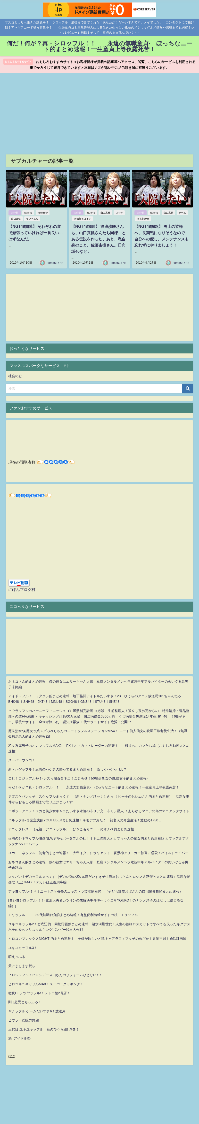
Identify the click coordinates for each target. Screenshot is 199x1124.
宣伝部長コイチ (82, 219)
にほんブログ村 (21, 589)
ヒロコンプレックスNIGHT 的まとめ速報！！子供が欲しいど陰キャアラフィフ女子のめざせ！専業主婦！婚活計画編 (97, 938)
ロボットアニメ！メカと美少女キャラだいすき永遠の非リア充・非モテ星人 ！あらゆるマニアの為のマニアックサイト (98, 811)
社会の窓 (15, 376)
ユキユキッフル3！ (22, 947)
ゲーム (182, 213)
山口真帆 (16, 219)
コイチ (119, 213)
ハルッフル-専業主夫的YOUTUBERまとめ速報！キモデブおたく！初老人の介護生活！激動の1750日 (85, 820)
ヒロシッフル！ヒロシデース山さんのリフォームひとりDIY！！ (57, 975)
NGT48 (28, 213)
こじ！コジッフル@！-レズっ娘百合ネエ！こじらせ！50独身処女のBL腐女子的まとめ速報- (78, 778)
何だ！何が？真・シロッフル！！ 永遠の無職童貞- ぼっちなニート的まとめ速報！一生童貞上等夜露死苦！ (93, 787)
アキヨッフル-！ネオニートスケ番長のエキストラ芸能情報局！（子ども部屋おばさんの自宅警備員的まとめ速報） (95, 891)
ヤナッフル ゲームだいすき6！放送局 (37, 1011)
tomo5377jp (55, 262)
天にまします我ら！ (23, 966)
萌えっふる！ (18, 956)
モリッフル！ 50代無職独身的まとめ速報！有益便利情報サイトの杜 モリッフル (73, 915)
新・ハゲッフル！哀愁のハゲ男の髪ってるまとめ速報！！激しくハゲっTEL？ (67, 769)
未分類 (14, 213)
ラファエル (32, 219)
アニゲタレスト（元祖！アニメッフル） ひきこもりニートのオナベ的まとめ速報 (71, 829)
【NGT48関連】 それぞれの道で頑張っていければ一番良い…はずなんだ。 (35, 232)
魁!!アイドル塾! (20, 1038)
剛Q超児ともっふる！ (24, 1002)
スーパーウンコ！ (21, 760)
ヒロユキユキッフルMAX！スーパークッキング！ (45, 984)
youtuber (43, 213)
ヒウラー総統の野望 (23, 1020)
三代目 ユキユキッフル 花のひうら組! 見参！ (43, 1029)
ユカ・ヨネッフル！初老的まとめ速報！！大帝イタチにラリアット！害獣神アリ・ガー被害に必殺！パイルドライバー (98, 853)
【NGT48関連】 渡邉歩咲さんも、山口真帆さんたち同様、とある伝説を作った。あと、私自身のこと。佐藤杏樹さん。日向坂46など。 (98, 238)
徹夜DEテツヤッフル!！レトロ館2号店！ (39, 993)
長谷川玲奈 (143, 219)
